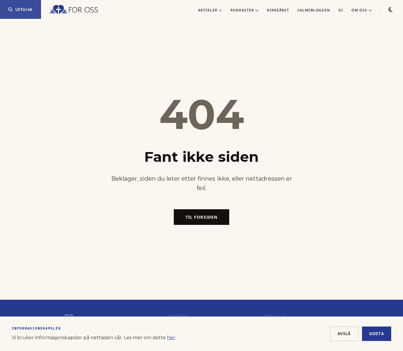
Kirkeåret (278, 10)
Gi (340, 10)
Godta (376, 333)
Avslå (344, 333)
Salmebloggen (313, 10)
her (171, 337)
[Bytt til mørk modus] (390, 9)
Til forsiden (201, 217)
